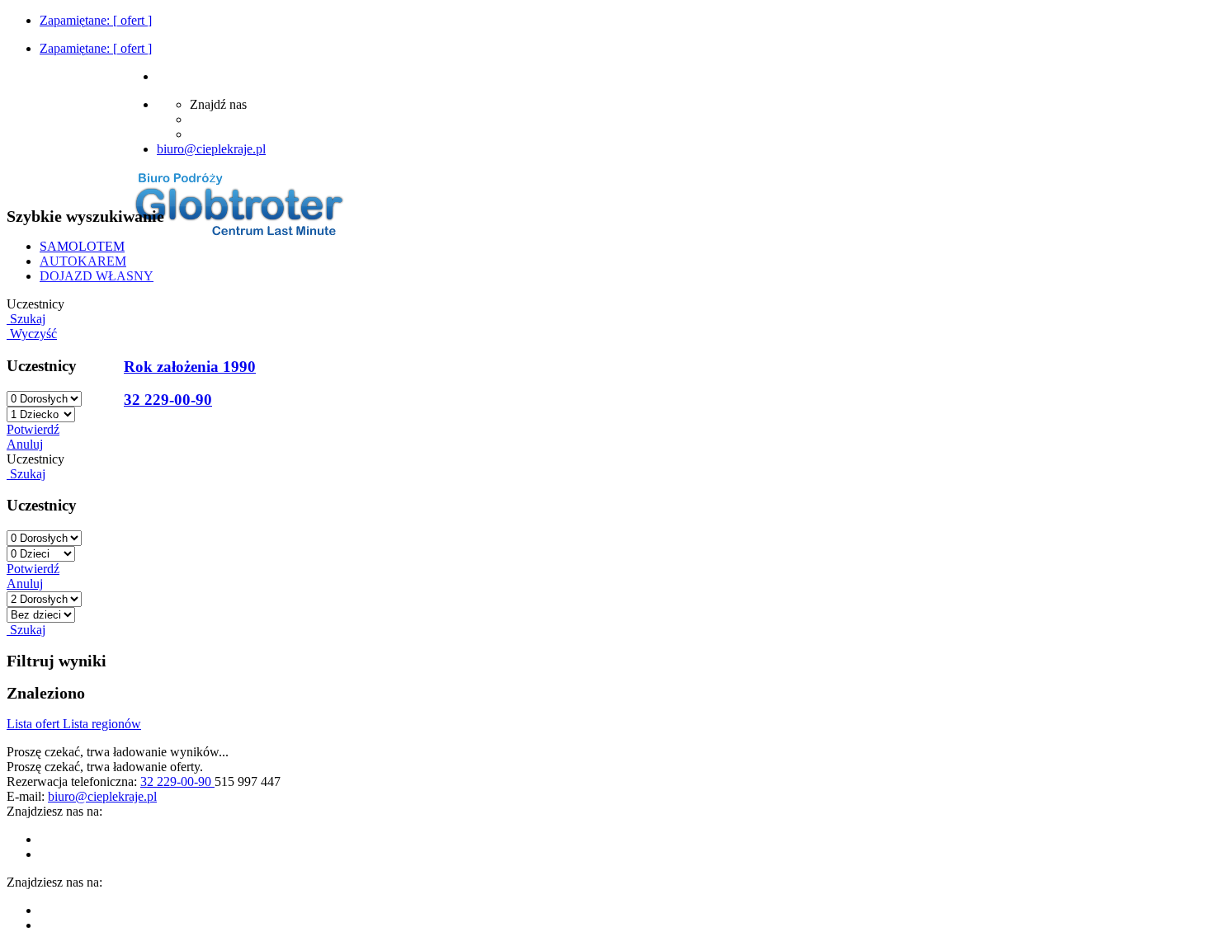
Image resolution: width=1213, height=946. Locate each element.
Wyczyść (32, 334)
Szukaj (26, 319)
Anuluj (25, 444)
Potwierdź (33, 429)
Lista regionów (102, 724)
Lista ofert (35, 724)
